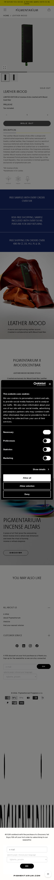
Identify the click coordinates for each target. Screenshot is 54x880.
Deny (27, 494)
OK (27, 866)
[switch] (47, 440)
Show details (39, 469)
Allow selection (27, 486)
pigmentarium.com (27, 876)
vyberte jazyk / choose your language (21, 855)
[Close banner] (50, 384)
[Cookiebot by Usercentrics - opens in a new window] (34, 384)
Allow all (27, 478)
